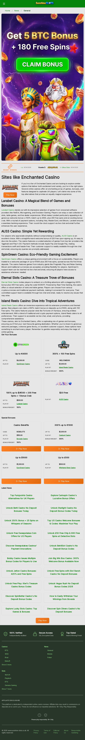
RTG (6, 650)
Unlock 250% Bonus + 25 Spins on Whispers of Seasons (21, 522)
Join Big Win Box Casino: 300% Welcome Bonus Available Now (63, 560)
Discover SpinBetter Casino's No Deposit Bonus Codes (21, 597)
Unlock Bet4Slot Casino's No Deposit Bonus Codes (64, 547)
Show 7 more (7, 689)
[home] (45, 6)
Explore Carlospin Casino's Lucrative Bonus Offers (64, 497)
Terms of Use (47, 732)
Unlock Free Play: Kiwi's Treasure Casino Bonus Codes (21, 585)
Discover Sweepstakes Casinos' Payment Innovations (21, 547)
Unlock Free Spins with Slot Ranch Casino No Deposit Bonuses (63, 572)
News (16, 10)
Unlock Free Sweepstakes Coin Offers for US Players (21, 534)
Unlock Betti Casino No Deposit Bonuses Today (21, 509)
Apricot (7, 675)
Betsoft (7, 661)
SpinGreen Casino (9, 259)
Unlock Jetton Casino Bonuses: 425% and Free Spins (21, 572)
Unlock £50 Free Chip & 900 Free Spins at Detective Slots (64, 534)
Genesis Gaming (11, 685)
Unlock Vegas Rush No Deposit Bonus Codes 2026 (64, 585)
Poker (49, 657)
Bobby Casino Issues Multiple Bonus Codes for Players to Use (21, 560)
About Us (66, 732)
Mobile (49, 654)
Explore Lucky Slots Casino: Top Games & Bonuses (21, 610)
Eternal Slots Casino (9, 282)
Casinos (5, 647)
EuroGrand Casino (23, 468)
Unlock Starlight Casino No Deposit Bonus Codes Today (63, 509)
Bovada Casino (22, 439)
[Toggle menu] (4, 4)
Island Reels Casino (9, 305)
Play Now (10, 195)
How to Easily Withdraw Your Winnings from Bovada (64, 597)
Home (7, 10)
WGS (7, 654)
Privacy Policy (36, 732)
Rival (6, 657)
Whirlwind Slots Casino (67, 468)
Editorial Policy (56, 732)
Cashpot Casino (65, 435)
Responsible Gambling (75, 732)
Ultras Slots (52, 167)
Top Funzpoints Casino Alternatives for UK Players (21, 497)
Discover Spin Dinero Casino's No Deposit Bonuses (63, 610)
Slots (3, 671)
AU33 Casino (67, 236)
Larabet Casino (7, 210)
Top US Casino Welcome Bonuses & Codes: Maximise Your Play (63, 522)
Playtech (8, 678)
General (50, 650)
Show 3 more (6, 665)
